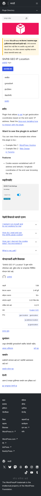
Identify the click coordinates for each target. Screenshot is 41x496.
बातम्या (4, 404)
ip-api (20, 114)
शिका (4, 419)
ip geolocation (33, 324)
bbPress (7, 447)
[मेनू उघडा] (37, 3)
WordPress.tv (9, 431)
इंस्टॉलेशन (8, 89)
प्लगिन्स (24, 408)
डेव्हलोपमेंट (8, 95)
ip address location (31, 320)
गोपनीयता (5, 412)
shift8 (4, 63)
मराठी (9, 461)
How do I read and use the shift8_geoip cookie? (12, 234)
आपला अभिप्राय (7, 348)
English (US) (34, 310)
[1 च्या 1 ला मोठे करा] (36, 187)
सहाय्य (4, 423)
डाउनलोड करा (8, 69)
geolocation (34, 315)
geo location (23, 315)
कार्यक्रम (25, 423)
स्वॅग (23, 431)
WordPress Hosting (27, 145)
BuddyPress (8, 451)
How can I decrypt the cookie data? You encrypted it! (15, 242)
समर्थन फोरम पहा (8, 369)
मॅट (4, 443)
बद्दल (3, 400)
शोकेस (24, 400)
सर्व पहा (36, 348)
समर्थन (7, 101)
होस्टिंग (4, 408)
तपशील (7, 77)
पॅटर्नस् (24, 412)
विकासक (5, 427)
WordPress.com (10, 439)
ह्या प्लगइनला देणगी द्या (9, 386)
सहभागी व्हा (25, 419)
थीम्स (23, 404)
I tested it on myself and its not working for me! (12, 225)
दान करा (25, 427)
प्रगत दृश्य (5, 331)
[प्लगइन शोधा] (26, 18)
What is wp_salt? (9, 251)
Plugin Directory (8, 10)
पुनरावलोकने (9, 83)
